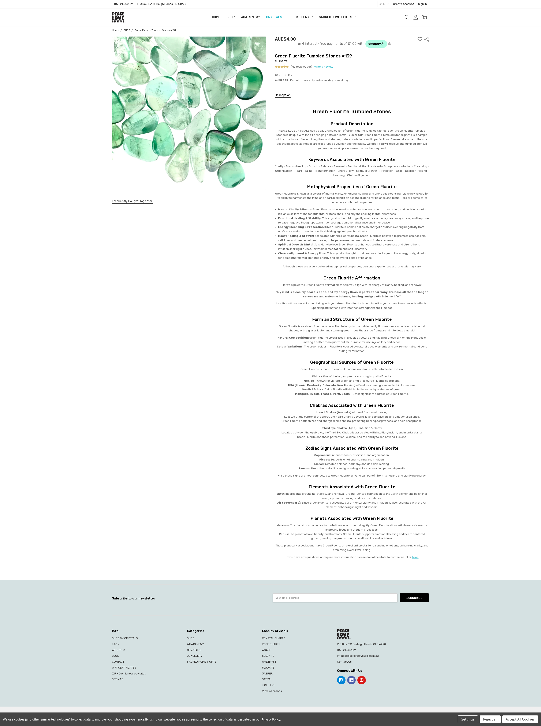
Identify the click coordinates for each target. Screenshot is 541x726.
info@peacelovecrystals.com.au (358, 655)
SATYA (266, 679)
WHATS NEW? (250, 17)
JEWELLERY (301, 17)
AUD (383, 3)
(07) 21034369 (123, 3)
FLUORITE (268, 667)
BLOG (115, 655)
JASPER (267, 673)
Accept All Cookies (520, 719)
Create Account (403, 3)
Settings (467, 719)
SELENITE (268, 655)
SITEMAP (117, 679)
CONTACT (118, 661)
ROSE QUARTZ (271, 644)
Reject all (490, 719)
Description (283, 95)
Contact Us (344, 661)
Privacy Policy (271, 719)
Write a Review (323, 66)
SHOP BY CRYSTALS (125, 638)
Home (216, 17)
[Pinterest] (361, 680)
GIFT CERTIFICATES (124, 667)
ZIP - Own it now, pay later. (129, 673)
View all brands (272, 691)
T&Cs (115, 644)
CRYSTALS (274, 17)
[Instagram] (341, 680)
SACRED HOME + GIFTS (335, 17)
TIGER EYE (268, 685)
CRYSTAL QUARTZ (273, 638)
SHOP (230, 17)
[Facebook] (351, 680)
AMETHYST (269, 661)
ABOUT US (118, 650)
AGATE (266, 650)
